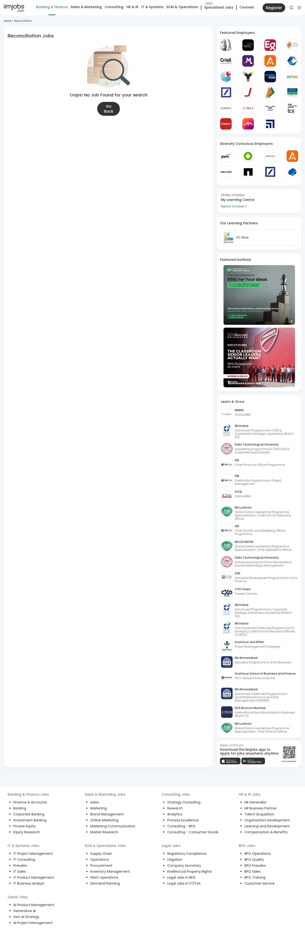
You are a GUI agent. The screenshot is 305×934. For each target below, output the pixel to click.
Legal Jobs (171, 845)
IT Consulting (24, 859)
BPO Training (254, 877)
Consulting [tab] (114, 7)
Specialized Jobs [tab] (218, 7)
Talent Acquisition (259, 814)
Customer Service (259, 883)
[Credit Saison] (292, 92)
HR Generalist (255, 802)
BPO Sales (252, 871)
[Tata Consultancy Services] (292, 108)
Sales (94, 802)
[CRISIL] (226, 61)
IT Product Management (33, 877)
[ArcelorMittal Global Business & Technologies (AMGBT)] (248, 124)
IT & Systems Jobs (23, 845)
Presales (20, 865)
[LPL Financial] (270, 124)
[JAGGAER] (248, 92)
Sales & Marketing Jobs (105, 794)
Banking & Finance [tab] (52, 7)
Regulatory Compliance (187, 853)
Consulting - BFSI (181, 826)
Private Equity (24, 826)
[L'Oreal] (226, 108)
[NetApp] (248, 172)
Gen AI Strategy (26, 916)
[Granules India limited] (226, 77)
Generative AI (24, 910)
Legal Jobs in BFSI (181, 877)
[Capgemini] (292, 172)
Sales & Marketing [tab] (86, 7)
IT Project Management (33, 853)
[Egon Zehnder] (270, 45)
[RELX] (248, 108)
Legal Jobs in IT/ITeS (184, 883)
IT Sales (19, 871)
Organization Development (267, 820)
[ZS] (292, 45)
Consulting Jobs (176, 794)
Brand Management (107, 814)
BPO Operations (257, 853)
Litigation (174, 859)
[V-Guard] (248, 45)
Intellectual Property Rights (189, 871)
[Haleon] (226, 172)
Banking (19, 808)
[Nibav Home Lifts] (270, 108)
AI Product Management (33, 905)
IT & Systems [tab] (152, 7)
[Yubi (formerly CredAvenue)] (248, 77)
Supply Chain (101, 853)
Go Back (108, 109)
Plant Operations (104, 877)
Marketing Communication (112, 826)
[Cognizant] (292, 61)
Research (175, 808)
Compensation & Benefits (266, 832)
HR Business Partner (260, 808)
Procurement (101, 865)
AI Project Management (33, 922)
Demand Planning (105, 883)
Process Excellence (183, 820)
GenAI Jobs (18, 897)
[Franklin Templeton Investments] (226, 45)
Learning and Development (267, 826)
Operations (99, 859)
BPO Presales (255, 865)
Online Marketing (104, 820)
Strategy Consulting (183, 802)
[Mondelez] (248, 61)
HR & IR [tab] (132, 7)
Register (274, 7)
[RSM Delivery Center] (270, 77)
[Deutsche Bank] (226, 92)
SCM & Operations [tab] (182, 7)
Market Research (104, 832)
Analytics (174, 814)
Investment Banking (29, 820)
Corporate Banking (28, 814)
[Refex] (292, 77)
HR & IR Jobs (249, 794)
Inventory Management (110, 871)
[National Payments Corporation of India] (270, 92)
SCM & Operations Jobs (105, 845)
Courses (246, 7)
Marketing (98, 808)
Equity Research (26, 832)
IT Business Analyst (28, 883)
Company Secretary (184, 865)
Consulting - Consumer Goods (192, 832)
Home (7, 21)
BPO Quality (254, 859)
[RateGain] (270, 156)
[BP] (248, 156)
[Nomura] (226, 124)
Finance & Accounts (30, 802)
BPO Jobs (247, 845)
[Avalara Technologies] (270, 61)
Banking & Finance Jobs (28, 794)
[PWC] (226, 156)
